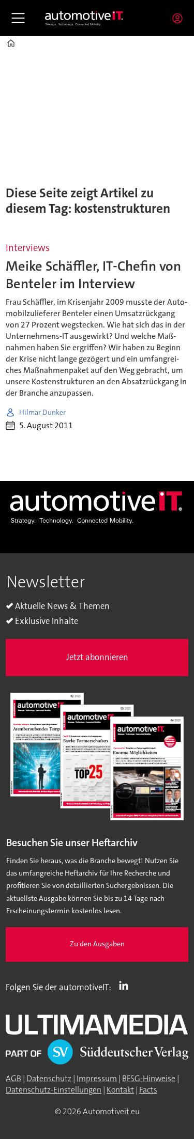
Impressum (97, 1078)
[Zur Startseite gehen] (84, 18)
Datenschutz (48, 1078)
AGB (13, 1078)
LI (126, 985)
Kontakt (120, 1090)
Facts (148, 1090)
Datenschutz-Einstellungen (53, 1090)
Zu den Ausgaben (97, 944)
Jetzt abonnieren (97, 657)
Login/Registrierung (180, 18)
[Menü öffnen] (18, 18)
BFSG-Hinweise (148, 1078)
